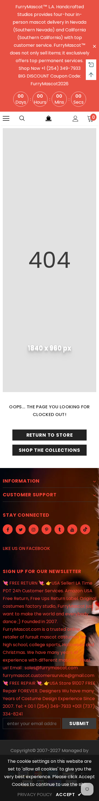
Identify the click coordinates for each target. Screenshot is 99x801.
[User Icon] (75, 119)
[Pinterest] (46, 529)
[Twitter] (21, 529)
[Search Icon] (22, 118)
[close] (94, 46)
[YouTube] (72, 529)
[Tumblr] (59, 529)
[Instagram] (33, 529)
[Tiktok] (85, 529)
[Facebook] (8, 529)
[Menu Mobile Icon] (6, 118)
